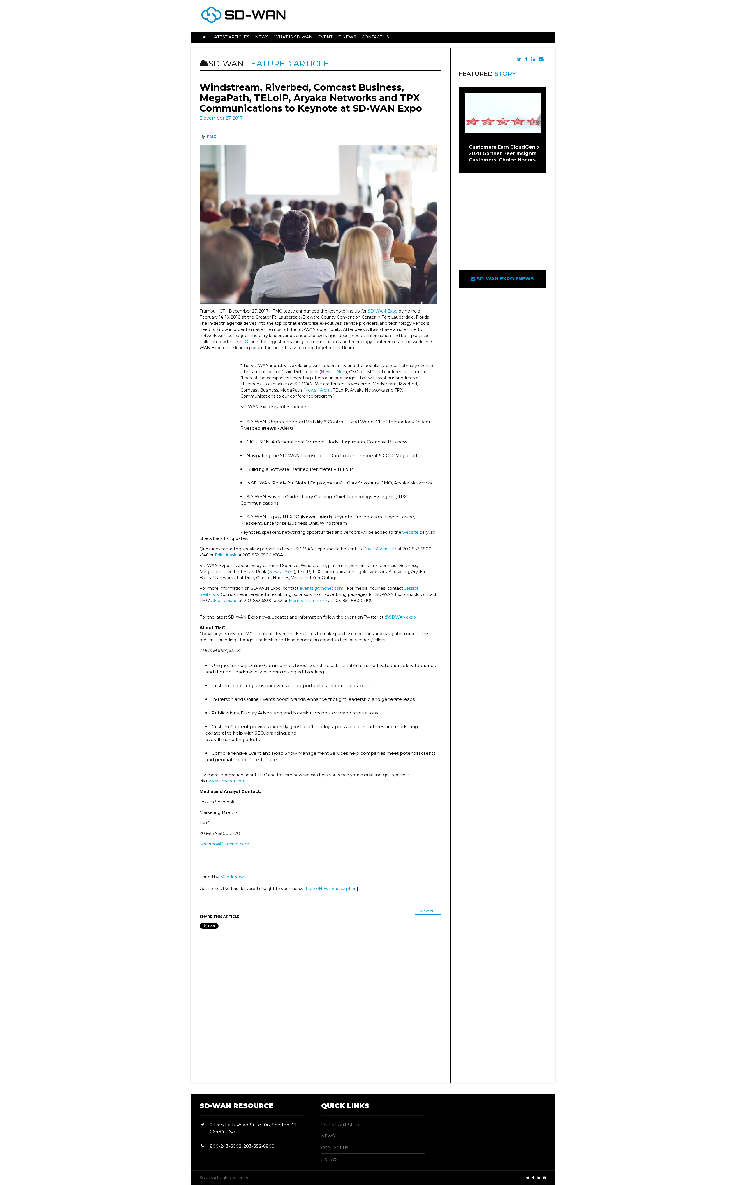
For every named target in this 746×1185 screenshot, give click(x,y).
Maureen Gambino (308, 600)
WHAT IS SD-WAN (293, 37)
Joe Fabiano (225, 600)
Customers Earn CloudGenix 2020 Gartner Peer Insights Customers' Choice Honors (504, 153)
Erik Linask (225, 555)
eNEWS (329, 1159)
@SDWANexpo (400, 617)
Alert (341, 371)
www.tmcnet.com (227, 781)
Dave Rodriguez (380, 549)
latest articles (230, 37)
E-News (347, 37)
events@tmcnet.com (322, 588)
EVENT (325, 37)
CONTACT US (335, 1147)
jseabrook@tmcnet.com (224, 844)
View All (428, 911)
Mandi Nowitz (234, 876)
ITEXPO (240, 341)
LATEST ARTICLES (340, 1124)
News (326, 371)
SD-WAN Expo (382, 311)
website (410, 532)
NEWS (262, 37)
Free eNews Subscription (331, 888)
